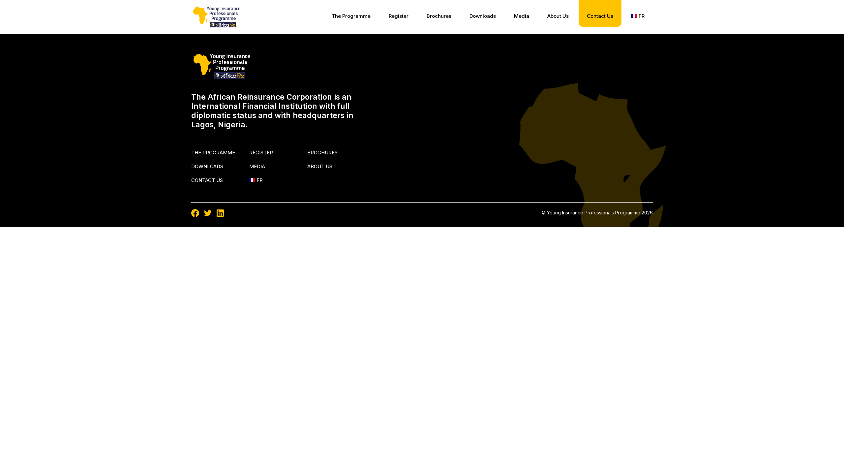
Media (521, 16)
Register (398, 16)
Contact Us (600, 16)
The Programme (351, 16)
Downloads (482, 16)
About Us (558, 16)
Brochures (439, 16)
